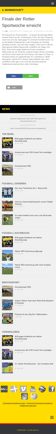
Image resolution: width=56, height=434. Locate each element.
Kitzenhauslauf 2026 (23, 166)
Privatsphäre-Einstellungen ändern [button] (14, 403)
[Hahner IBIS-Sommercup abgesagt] (7, 255)
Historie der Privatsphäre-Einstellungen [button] (39, 403)
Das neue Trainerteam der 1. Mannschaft (31, 188)
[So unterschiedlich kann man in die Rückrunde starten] (7, 219)
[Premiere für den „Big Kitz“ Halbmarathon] (7, 318)
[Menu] (52, 3)
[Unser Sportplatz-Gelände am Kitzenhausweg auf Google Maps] (41, 392)
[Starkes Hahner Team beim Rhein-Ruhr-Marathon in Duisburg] (7, 304)
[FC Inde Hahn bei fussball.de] (12, 392)
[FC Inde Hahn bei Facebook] (50, 392)
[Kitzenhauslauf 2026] (7, 170)
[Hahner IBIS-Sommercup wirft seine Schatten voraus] (7, 269)
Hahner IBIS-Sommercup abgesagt (28, 251)
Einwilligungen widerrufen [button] (28, 405)
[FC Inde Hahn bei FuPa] (4, 392)
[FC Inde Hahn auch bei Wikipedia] (33, 399)
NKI (6, 31)
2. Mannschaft (13, 10)
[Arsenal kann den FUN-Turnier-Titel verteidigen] (7, 156)
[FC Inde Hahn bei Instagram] (23, 399)
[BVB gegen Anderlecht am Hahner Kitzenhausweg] (7, 142)
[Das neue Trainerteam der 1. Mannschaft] (7, 192)
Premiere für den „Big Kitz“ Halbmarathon (31, 314)
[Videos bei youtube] (31, 392)
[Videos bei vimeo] (22, 392)
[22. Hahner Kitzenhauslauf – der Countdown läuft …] (7, 368)
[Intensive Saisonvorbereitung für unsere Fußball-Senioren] (7, 206)
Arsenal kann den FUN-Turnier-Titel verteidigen (33, 152)
